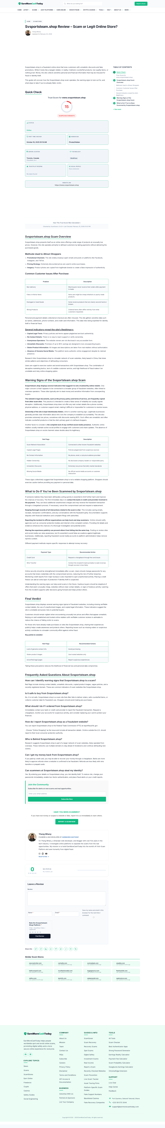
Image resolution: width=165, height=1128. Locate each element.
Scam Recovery (90, 1042)
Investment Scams (91, 1059)
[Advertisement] (82, 51)
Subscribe (63, 1059)
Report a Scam (141, 3)
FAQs (61, 1055)
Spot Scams (88, 1051)
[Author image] (28, 32)
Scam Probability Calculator (119, 1063)
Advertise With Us (66, 1094)
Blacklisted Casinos (91, 1098)
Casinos (27, 1091)
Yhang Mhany (36, 31)
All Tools (112, 1038)
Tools (101, 10)
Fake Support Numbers (93, 1094)
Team (61, 1046)
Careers (62, 1063)
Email (57, 912)
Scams (34, 10)
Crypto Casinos (89, 10)
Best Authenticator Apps (118, 1046)
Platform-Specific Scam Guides (93, 1088)
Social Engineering (31, 1099)
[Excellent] (40, 932)
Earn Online (61, 10)
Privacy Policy (64, 1067)
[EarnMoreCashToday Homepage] (39, 1034)
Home (20, 10)
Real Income (89, 1063)
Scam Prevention (90, 1075)
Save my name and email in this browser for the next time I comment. (93, 912)
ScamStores (37, 21)
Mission (62, 1042)
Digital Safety (89, 1055)
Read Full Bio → (44, 856)
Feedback (112, 1091)
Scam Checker (114, 1042)
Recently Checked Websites (95, 1071)
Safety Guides (29, 1095)
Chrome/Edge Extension (118, 1071)
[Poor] (33, 932)
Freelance (27, 1083)
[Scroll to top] (161, 1119)
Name (30, 912)
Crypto (26, 1087)
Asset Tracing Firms (91, 1083)
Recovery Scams (90, 1046)
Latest (25, 10)
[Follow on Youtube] (46, 853)
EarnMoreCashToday (70, 837)
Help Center (113, 1087)
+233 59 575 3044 (119, 1102)
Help (108, 10)
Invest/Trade (74, 10)
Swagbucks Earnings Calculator (121, 1067)
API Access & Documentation (65, 1080)
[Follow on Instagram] (39, 853)
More (127, 10)
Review (30, 889)
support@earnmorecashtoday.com (125, 1107)
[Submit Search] (65, 4)
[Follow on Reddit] (43, 853)
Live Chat (112, 1083)
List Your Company (66, 1102)
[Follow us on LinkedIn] (30, 1054)
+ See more (117, 109)
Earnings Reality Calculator (119, 1055)
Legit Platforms (47, 10)
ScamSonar (88, 1038)
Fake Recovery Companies (94, 1102)
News (26, 1066)
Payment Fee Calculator (118, 1059)
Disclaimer (63, 1071)
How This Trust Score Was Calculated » (66, 223)
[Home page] (31, 4)
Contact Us (63, 1051)
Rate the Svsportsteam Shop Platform (38, 924)
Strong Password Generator (119, 1051)
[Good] (38, 932)
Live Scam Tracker (91, 1079)
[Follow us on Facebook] (26, 1054)
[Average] (35, 932)
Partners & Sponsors (67, 1098)
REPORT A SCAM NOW (66, 822)
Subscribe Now (67, 799)
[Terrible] (30, 932)
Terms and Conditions (67, 1075)
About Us (117, 10)
